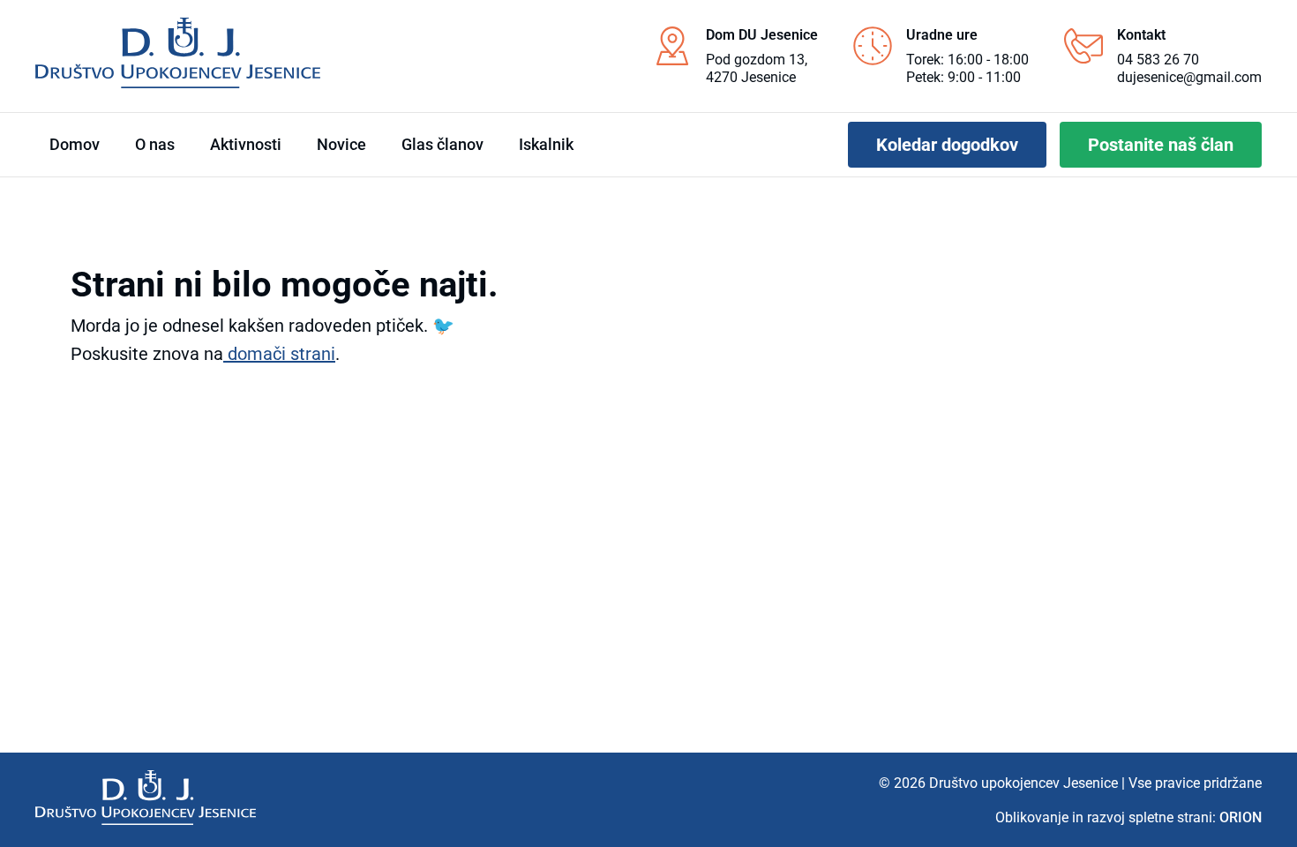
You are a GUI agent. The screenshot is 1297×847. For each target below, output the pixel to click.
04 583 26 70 (1158, 59)
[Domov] (145, 797)
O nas (155, 144)
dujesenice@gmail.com (1189, 77)
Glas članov (442, 144)
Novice (341, 144)
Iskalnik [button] (546, 144)
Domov (74, 144)
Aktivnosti (245, 144)
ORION (1240, 817)
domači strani (279, 353)
